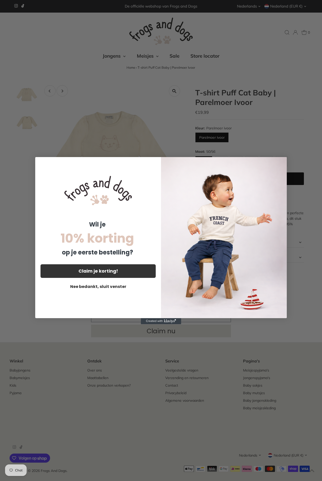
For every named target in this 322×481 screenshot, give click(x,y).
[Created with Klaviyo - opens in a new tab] (161, 321)
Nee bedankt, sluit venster (98, 286)
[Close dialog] (280, 163)
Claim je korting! (98, 271)
